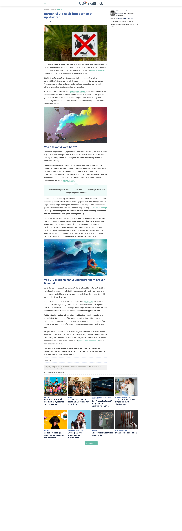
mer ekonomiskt (69, 180)
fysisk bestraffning (78, 92)
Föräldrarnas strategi (99, 208)
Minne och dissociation (126, 433)
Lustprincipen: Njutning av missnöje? (102, 434)
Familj (60, 9)
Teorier (46, 430)
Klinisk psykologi (121, 430)
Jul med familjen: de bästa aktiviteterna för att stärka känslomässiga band (78, 402)
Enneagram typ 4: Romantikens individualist (76, 435)
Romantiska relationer (123, 397)
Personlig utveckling (75, 430)
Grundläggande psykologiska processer (101, 398)
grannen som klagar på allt (88, 341)
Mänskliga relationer (50, 9)
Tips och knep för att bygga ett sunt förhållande (125, 401)
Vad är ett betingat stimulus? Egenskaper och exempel (54, 435)
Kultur (46, 397)
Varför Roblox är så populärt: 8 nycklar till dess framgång (54, 401)
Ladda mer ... (91, 443)
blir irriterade (88, 301)
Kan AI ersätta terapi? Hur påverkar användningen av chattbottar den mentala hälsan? (102, 403)
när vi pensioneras (97, 70)
